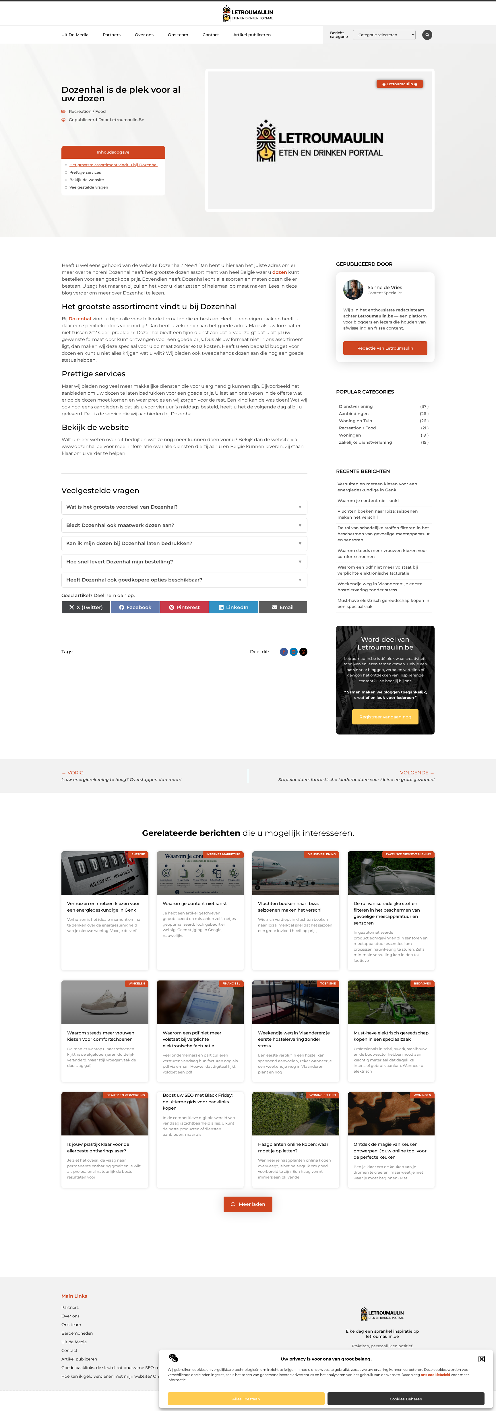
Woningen (350, 435)
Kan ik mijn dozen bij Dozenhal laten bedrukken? (184, 543)
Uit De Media (74, 34)
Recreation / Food (87, 111)
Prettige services (85, 172)
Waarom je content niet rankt (368, 500)
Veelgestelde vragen (88, 187)
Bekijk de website (86, 179)
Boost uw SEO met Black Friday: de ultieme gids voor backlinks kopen (197, 1101)
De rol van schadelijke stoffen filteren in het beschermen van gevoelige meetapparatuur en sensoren (384, 533)
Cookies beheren (406, 1399)
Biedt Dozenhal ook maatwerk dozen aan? (184, 525)
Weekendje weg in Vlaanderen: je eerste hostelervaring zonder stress (294, 1039)
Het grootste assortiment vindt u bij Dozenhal (113, 164)
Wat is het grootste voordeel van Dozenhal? (184, 507)
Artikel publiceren (252, 34)
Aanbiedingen (354, 413)
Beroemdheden (77, 1333)
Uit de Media (74, 1341)
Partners (112, 34)
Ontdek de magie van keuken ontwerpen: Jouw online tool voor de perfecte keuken (390, 1150)
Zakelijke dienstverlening (365, 442)
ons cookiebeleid (435, 1375)
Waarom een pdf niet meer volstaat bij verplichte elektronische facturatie (192, 1039)
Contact (211, 34)
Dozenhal (80, 318)
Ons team (178, 34)
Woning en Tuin (355, 420)
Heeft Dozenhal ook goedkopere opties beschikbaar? (184, 580)
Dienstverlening (356, 406)
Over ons (144, 34)
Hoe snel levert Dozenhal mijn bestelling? (184, 562)
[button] (482, 1359)
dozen (279, 272)
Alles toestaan (246, 1399)
